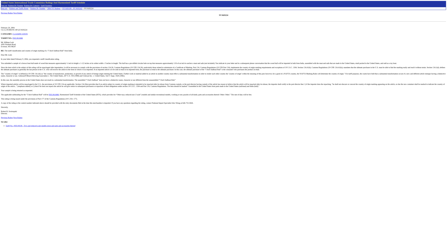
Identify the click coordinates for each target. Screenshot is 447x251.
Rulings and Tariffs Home (18, 8)
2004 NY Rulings (53, 8)
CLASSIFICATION (20, 34)
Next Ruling (17, 13)
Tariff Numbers (46, 6)
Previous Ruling (7, 13)
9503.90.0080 (18, 38)
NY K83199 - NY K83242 (72, 8)
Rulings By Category (32, 6)
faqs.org (4, 6)
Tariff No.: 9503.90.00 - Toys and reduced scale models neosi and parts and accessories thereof (40, 126)
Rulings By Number (15, 6)
